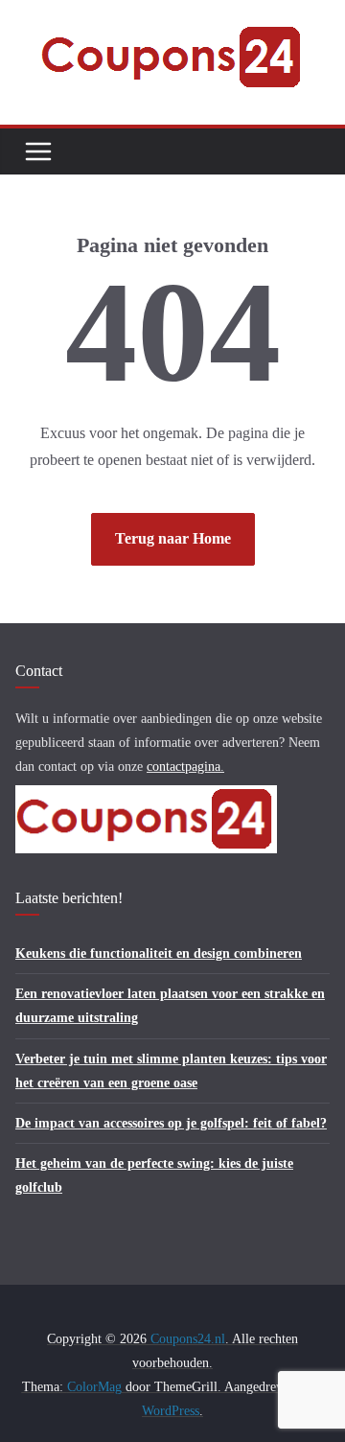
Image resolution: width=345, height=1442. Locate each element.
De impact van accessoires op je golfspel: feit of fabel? (171, 1123)
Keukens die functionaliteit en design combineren (158, 953)
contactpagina (183, 766)
